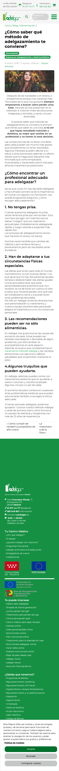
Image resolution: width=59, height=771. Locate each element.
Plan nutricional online (17, 637)
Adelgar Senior (13, 663)
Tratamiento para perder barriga (22, 615)
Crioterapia (11, 704)
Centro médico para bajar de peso (23, 622)
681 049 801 (45, 7)
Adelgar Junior (13, 659)
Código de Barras (15, 719)
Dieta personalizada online (19, 630)
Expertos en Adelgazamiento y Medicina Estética (27, 57)
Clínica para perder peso (18, 619)
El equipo (10, 539)
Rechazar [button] (31, 756)
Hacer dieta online (15, 648)
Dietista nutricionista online (20, 652)
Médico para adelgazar (17, 604)
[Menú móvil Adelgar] (54, 17)
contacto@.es (18, 515)
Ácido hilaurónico (15, 711)
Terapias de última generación (21, 608)
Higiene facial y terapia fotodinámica (24, 689)
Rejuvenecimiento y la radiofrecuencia (25, 693)
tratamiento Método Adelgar (21, 351)
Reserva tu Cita (38, 17)
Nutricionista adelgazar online (21, 644)
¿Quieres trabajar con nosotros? (22, 543)
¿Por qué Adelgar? (15, 535)
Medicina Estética (15, 708)
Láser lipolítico (13, 715)
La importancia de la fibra (45, 428)
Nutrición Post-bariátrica (18, 666)
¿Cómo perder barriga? (17, 611)
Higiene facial (13, 700)
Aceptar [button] (31, 749)
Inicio (8, 25)
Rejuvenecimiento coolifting (20, 682)
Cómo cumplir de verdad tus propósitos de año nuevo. (21, 427)
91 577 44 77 (28, 7)
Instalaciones (12, 557)
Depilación (11, 697)
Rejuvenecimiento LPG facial (20, 686)
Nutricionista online (16, 633)
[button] (54, 5)
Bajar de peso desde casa (18, 655)
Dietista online (13, 626)
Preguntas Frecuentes (17, 546)
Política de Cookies (14, 743)
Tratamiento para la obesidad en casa (25, 641)
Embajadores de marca (17, 553)
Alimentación (27, 25)
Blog (15, 25)
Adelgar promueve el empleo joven (23, 550)
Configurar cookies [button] (31, 763)
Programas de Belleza (17, 678)
